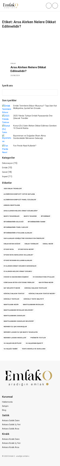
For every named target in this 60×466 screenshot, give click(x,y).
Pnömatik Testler (38, 338)
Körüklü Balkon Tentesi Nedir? (42, 294)
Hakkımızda (7, 402)
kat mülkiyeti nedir (12, 288)
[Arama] (54, 92)
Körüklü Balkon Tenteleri (35, 288)
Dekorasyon (7, 163)
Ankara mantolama (12, 205)
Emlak (5, 167)
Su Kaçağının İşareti (34, 343)
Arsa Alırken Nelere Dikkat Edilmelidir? (21, 211)
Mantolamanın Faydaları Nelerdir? (18, 310)
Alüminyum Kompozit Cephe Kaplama (19, 194)
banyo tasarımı (30, 216)
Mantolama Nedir (11, 304)
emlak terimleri (31, 244)
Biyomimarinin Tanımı (36, 222)
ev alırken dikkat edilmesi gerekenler (20, 266)
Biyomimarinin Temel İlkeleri (16, 227)
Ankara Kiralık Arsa (10, 447)
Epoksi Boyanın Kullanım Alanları (18, 260)
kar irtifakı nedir (46, 282)
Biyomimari (45, 216)
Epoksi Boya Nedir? (26, 249)
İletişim (5, 406)
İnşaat (5, 176)
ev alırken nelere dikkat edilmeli (18, 271)
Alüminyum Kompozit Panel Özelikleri (20, 200)
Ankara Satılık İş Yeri (11, 424)
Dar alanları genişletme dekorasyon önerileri (24, 238)
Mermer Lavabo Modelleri (15, 338)
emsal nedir (48, 244)
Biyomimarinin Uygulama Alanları (18, 233)
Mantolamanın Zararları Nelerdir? (19, 321)
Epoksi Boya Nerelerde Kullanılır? (18, 255)
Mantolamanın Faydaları (33, 304)
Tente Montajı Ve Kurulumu (33, 349)
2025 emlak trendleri (13, 189)
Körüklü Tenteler (11, 299)
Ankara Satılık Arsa (10, 429)
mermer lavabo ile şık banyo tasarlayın (21, 332)
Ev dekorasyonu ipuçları (43, 277)
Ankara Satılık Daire (11, 420)
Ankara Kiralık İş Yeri (11, 443)
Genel (4, 172)
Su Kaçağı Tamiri (10, 349)
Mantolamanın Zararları (14, 316)
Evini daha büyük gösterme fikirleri (19, 282)
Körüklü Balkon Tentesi (14, 294)
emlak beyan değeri (12, 244)
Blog (4, 410)
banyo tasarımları (11, 216)
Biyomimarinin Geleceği (13, 222)
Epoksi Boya (9, 249)
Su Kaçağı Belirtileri (12, 343)
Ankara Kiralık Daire (11, 439)
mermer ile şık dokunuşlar (15, 327)
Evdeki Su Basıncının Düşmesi (16, 277)
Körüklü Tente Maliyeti (34, 299)
